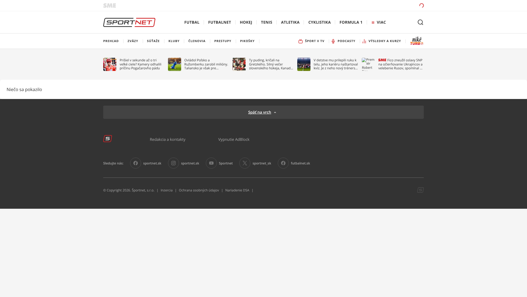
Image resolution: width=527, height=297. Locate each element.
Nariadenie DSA (237, 190)
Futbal (192, 22)
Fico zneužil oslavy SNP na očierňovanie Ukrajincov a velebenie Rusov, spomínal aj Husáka (400, 64)
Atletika (290, 22)
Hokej (246, 22)
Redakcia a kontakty (168, 139)
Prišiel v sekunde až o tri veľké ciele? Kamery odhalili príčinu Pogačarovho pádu (140, 64)
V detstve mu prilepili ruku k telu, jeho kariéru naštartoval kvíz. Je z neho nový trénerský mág (336, 64)
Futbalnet (219, 22)
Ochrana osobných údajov (199, 190)
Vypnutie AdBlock (234, 139)
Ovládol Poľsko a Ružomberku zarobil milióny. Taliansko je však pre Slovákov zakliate (206, 64)
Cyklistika (319, 22)
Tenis (266, 22)
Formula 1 (351, 22)
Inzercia (166, 190)
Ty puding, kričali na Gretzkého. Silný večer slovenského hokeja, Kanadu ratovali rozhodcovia (271, 64)
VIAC (381, 22)
